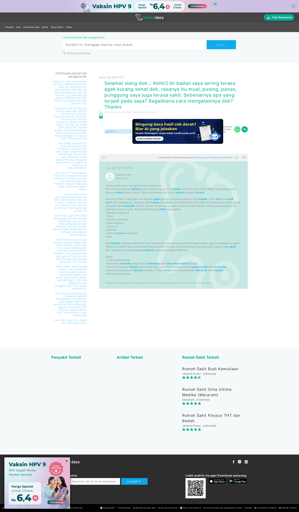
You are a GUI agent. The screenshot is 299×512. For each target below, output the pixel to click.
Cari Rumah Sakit (31, 27)
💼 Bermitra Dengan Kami (144, 508)
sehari (167, 270)
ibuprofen (221, 266)
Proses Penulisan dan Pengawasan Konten (222, 508)
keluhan (116, 243)
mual (109, 202)
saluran (120, 233)
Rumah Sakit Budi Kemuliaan (210, 369)
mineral (137, 270)
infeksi (119, 192)
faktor (164, 209)
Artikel (69, 27)
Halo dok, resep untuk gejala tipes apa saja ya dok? (70, 321)
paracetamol (200, 266)
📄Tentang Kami (107, 508)
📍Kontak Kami (124, 508)
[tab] (173, 221)
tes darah (230, 246)
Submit (134, 481)
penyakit (129, 205)
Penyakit (9, 27)
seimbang (153, 263)
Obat (18, 27)
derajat (176, 189)
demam (136, 189)
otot (218, 199)
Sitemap (248, 508)
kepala (203, 199)
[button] (173, 157)
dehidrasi (201, 270)
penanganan (146, 250)
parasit (200, 192)
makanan (125, 263)
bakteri (180, 192)
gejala (157, 199)
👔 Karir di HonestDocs (190, 508)
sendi (230, 199)
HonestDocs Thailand (267, 508)
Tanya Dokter (57, 27)
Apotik (45, 27)
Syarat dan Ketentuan (168, 508)
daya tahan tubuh (177, 263)
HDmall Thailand (289, 508)
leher (168, 202)
